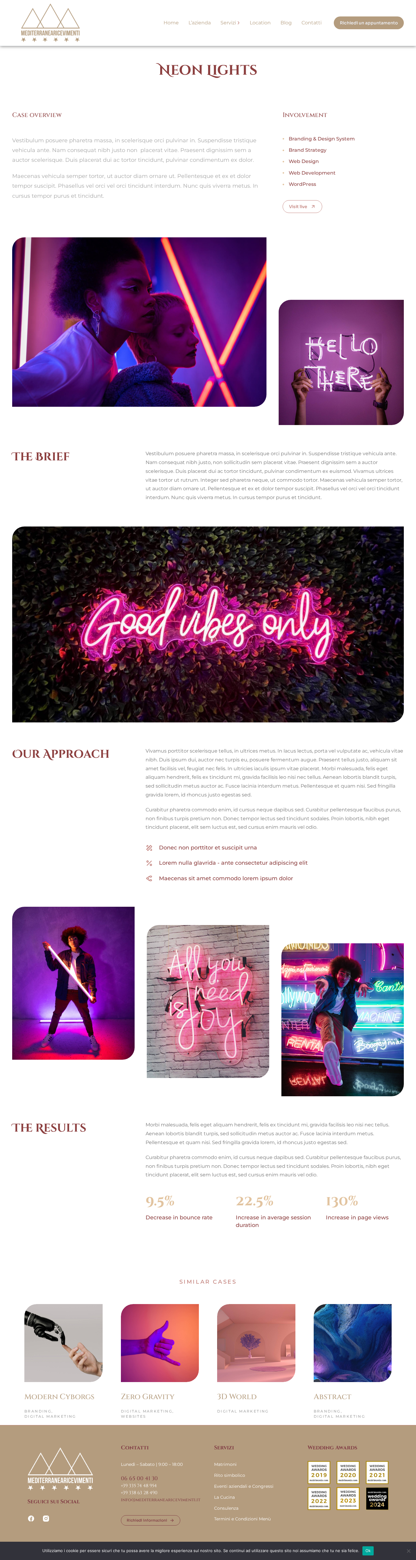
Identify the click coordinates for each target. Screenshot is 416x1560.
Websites (133, 1416)
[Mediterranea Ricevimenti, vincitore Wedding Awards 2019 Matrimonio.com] (319, 1482)
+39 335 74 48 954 (139, 1486)
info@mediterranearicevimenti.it (160, 1500)
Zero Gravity (148, 1397)
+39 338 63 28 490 (139, 1493)
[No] (408, 1551)
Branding (37, 1411)
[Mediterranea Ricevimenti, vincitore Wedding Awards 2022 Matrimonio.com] (319, 1508)
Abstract (332, 1397)
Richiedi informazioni (147, 1520)
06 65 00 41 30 (139, 1478)
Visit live (298, 206)
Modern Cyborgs (59, 1397)
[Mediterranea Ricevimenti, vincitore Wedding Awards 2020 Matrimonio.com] (348, 1482)
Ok (368, 1550)
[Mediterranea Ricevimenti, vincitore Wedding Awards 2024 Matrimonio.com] (377, 1508)
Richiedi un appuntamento (369, 23)
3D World (237, 1397)
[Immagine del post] (63, 1343)
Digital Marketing (50, 1416)
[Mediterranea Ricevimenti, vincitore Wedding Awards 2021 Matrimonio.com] (377, 1482)
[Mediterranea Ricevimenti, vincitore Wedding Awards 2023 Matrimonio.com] (348, 1508)
